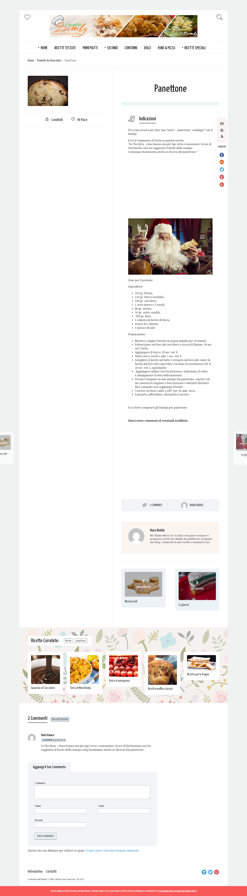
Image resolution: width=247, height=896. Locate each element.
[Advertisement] (66, 154)
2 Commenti (156, 505)
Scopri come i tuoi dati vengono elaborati (112, 850)
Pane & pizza (166, 48)
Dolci (147, 48)
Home (31, 60)
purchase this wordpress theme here (178, 891)
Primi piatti (90, 48)
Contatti (51, 871)
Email (101, 806)
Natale (68, 640)
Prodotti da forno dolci (49, 60)
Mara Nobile (196, 505)
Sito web (38, 820)
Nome (37, 806)
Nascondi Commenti (60, 719)
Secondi (112, 48)
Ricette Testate (65, 48)
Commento (39, 783)
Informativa (35, 871)
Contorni (131, 48)
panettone (81, 640)
